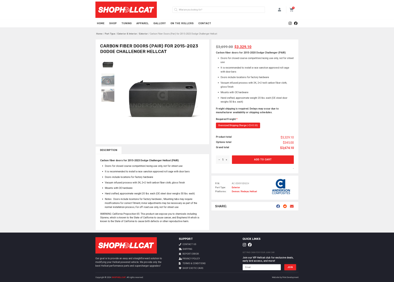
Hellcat (253, 191)
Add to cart (263, 159)
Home (101, 23)
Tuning (126, 23)
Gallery (159, 23)
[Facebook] (296, 23)
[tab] (108, 150)
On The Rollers (182, 23)
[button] (278, 206)
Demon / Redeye (240, 191)
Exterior (143, 33)
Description (108, 150)
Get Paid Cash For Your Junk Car (259, 252)
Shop (113, 23)
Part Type (110, 33)
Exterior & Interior (127, 33)
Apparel (142, 23)
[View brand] (281, 197)
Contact (204, 23)
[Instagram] (290, 23)
